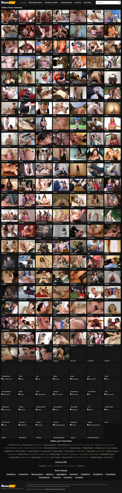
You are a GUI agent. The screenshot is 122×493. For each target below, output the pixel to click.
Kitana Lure (100, 448)
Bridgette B (25, 457)
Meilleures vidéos (35, 2)
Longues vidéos (66, 2)
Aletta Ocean (23, 454)
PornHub (64, 466)
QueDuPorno (11, 474)
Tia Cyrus (82, 445)
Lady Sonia (75, 454)
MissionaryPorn (37, 474)
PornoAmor (68, 478)
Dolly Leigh (55, 454)
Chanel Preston (14, 445)
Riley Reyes (36, 457)
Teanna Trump (43, 454)
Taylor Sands (95, 454)
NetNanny (48, 489)
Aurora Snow (67, 457)
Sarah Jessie (111, 445)
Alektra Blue (34, 454)
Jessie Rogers (75, 448)
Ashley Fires (29, 448)
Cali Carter (101, 451)
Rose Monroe (64, 445)
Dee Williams (66, 454)
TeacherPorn (23, 474)
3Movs (51, 466)
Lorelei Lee (46, 451)
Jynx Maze (75, 445)
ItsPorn (81, 466)
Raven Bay (58, 451)
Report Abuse (61, 489)
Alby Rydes (81, 451)
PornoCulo (57, 478)
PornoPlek (79, 478)
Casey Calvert (50, 445)
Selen (21, 448)
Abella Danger (96, 457)
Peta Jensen (27, 445)
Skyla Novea (88, 448)
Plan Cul (78, 2)
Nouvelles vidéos (51, 2)
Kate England (21, 451)
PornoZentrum (44, 478)
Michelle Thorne (107, 454)
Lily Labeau (112, 448)
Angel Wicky (39, 448)
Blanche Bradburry (12, 448)
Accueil (23, 2)
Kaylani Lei (9, 451)
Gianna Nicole (84, 454)
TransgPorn (72, 466)
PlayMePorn (85, 474)
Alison (86, 457)
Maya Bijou (12, 454)
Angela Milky (15, 457)
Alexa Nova (109, 457)
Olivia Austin (90, 445)
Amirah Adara (78, 457)
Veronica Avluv (38, 445)
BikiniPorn (49, 474)
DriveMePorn (98, 474)
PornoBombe (110, 474)
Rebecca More (100, 445)
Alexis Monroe (70, 451)
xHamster (43, 466)
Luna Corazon (33, 451)
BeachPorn (74, 474)
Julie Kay (46, 457)
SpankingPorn (62, 474)
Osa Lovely (55, 457)
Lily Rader (91, 451)
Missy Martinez (51, 448)
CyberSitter (54, 489)
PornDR (57, 466)
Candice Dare (63, 448)
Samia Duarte (112, 451)
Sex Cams (87, 2)
